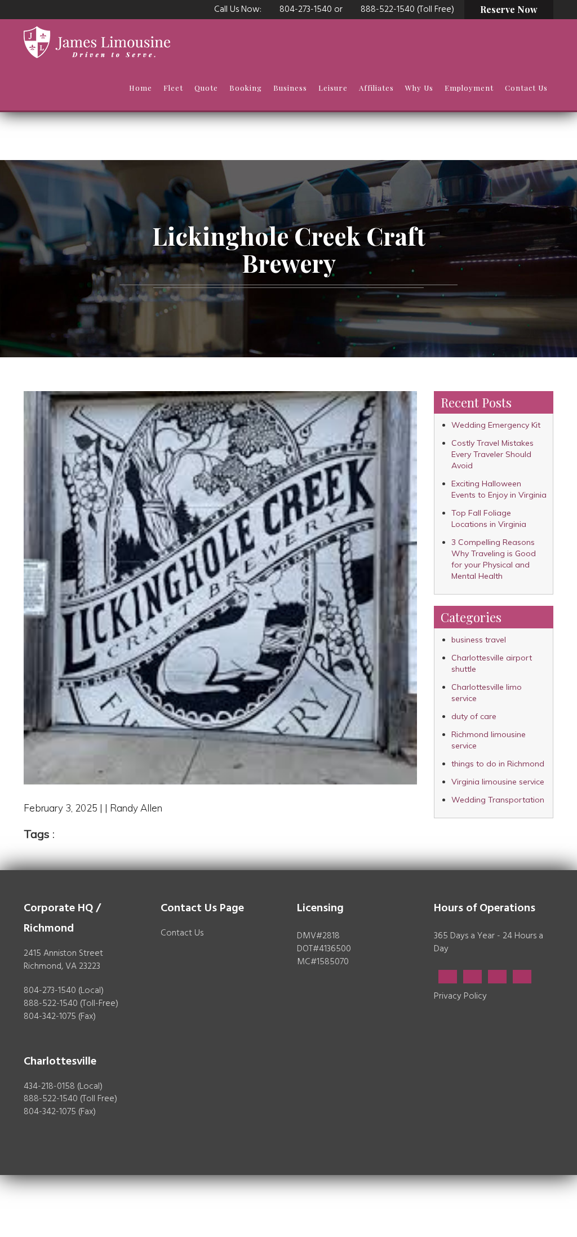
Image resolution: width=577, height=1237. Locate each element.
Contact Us (526, 87)
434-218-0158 (49, 1086)
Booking (245, 87)
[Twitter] (472, 976)
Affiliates (376, 87)
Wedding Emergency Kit (495, 425)
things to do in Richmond (497, 764)
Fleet (173, 87)
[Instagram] (522, 976)
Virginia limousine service (497, 782)
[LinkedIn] (497, 976)
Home (140, 87)
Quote (206, 87)
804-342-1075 (50, 1016)
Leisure (333, 87)
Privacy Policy (460, 996)
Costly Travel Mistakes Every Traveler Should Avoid (492, 454)
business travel (478, 640)
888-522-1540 (51, 1003)
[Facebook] (447, 976)
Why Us (419, 87)
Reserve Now (509, 9)
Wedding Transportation (497, 800)
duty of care (473, 716)
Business (290, 87)
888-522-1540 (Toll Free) (407, 9)
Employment (469, 87)
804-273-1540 (305, 9)
